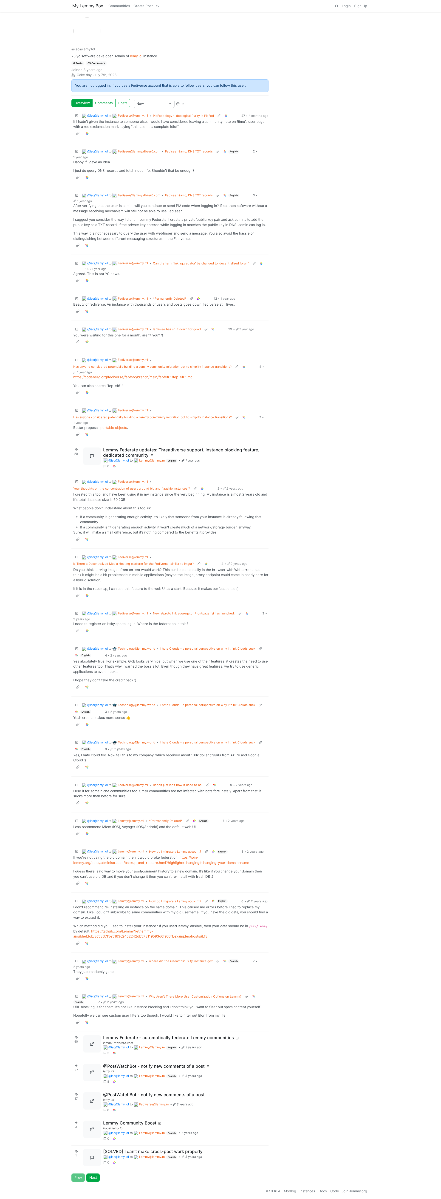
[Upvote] (76, 449)
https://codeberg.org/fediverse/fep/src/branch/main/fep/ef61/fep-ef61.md (132, 377)
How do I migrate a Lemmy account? (175, 851)
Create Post (143, 6)
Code (334, 1191)
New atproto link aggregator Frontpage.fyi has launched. (194, 613)
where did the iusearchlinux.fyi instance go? (181, 961)
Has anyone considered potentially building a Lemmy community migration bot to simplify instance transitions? (152, 366)
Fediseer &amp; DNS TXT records (189, 151)
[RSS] (183, 103)
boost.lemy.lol (113, 1128)
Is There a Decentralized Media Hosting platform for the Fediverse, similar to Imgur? (133, 563)
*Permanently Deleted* (169, 298)
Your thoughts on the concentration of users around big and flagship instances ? (131, 488)
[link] (114, 466)
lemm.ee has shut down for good (177, 329)
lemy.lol (136, 56)
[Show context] (218, 115)
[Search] (336, 6)
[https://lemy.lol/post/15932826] (92, 1072)
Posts (122, 103)
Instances (307, 1191)
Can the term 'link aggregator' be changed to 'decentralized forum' (201, 263)
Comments (104, 103)
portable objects (113, 427)
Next (93, 1177)
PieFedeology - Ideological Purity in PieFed (183, 116)
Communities (119, 6)
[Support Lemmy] (157, 6)
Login (346, 6)
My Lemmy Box (87, 6)
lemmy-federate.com (118, 1043)
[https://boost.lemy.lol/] (92, 1129)
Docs (323, 1191)
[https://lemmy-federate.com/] (92, 1044)
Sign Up (360, 6)
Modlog (290, 1191)
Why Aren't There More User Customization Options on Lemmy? (195, 996)
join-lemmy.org (354, 1191)
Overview (82, 103)
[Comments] (92, 456)
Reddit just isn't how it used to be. (178, 785)
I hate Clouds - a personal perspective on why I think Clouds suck (207, 648)
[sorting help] (178, 103)
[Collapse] (76, 115)
